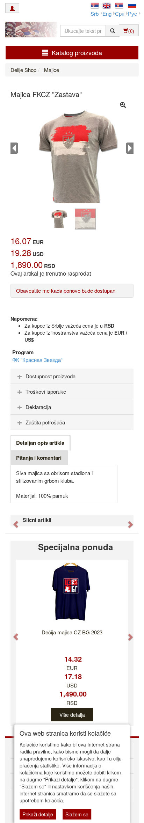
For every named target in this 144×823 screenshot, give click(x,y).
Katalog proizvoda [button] (77, 52)
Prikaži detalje (37, 814)
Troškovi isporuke (46, 391)
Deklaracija (38, 406)
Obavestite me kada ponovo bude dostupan (65, 290)
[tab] (72, 376)
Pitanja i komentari (39, 457)
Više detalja (72, 714)
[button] (12, 520)
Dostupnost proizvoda (50, 376)
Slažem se (76, 814)
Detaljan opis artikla (40, 442)
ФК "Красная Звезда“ (37, 359)
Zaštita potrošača (45, 422)
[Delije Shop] (29, 30)
